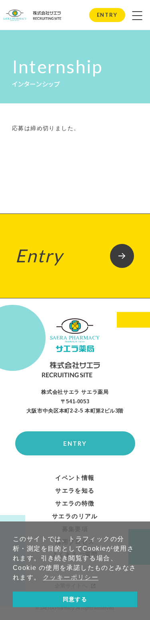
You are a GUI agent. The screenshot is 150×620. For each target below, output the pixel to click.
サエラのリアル (75, 516)
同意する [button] (75, 599)
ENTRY (107, 15)
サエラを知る (74, 490)
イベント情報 (74, 478)
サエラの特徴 (74, 503)
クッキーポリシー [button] (70, 577)
